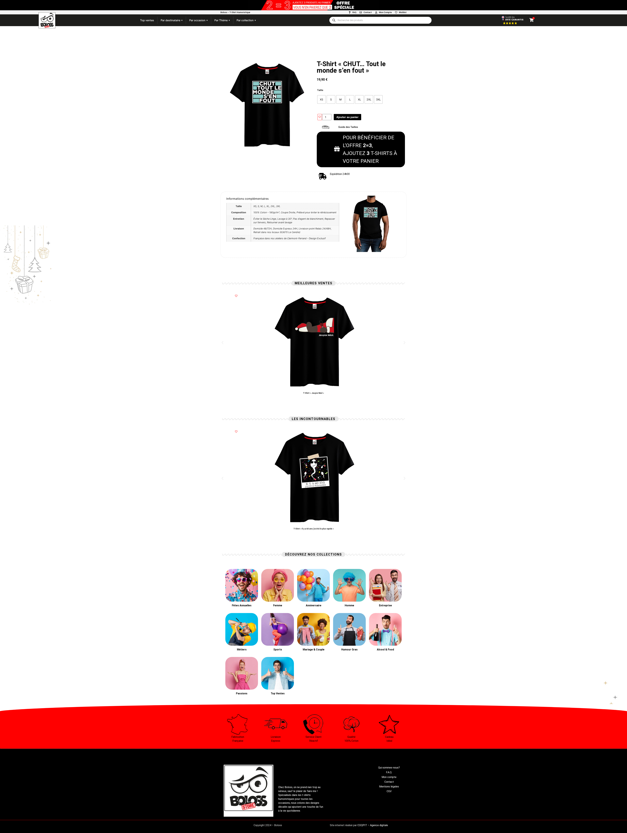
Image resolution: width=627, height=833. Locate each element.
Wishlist (403, 12)
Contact (367, 12)
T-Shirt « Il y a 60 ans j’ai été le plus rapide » (313, 529)
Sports (277, 649)
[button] (222, 342)
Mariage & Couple (313, 649)
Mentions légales (389, 786)
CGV (389, 791)
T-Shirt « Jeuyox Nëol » (313, 393)
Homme (349, 605)
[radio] (321, 99)
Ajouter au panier (347, 117)
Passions (241, 693)
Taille (320, 90)
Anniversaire (313, 605)
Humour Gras (349, 649)
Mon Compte (385, 12)
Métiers (242, 649)
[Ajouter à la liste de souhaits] (319, 117)
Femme (277, 605)
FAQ (354, 12)
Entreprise (385, 605)
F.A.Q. (389, 772)
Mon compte (389, 777)
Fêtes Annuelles (241, 605)
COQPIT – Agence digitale (372, 825)
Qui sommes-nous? (389, 767)
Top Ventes (278, 693)
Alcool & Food (385, 649)
